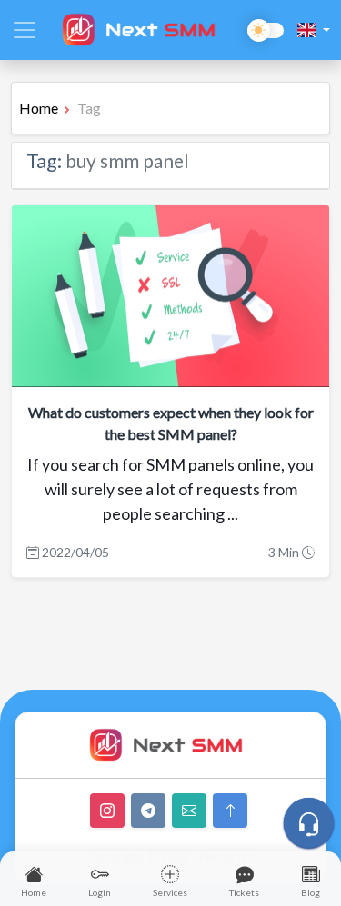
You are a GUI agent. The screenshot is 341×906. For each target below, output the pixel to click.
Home (38, 107)
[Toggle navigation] (24, 30)
